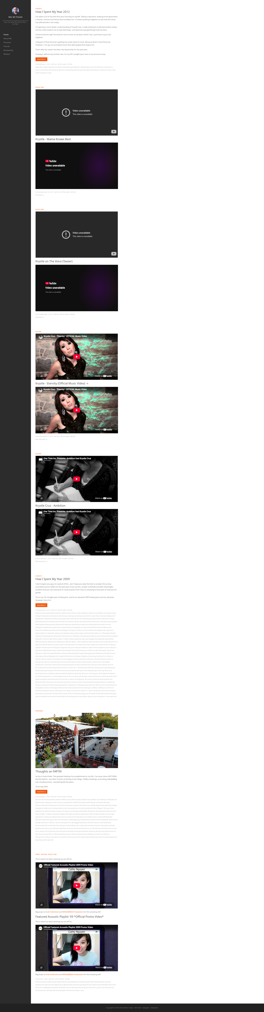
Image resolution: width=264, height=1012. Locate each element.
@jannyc (44, 642)
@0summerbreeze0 (102, 685)
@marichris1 (103, 656)
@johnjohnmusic (73, 645)
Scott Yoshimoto (52, 912)
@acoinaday (46, 613)
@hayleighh (106, 633)
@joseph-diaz (39, 647)
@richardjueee (42, 679)
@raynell (80, 70)
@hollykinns (76, 636)
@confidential (84, 622)
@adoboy (53, 613)
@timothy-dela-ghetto (42, 691)
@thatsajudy (54, 688)
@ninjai (79, 670)
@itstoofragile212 (58, 639)
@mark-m (110, 656)
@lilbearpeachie (101, 653)
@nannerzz (91, 668)
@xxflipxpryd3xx (73, 696)
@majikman (84, 656)
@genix (37, 633)
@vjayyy (83, 693)
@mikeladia (106, 662)
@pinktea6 (78, 673)
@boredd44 (70, 619)
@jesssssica (39, 645)
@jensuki (92, 642)
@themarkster (63, 688)
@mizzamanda (66, 665)
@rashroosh (71, 676)
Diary (37, 854)
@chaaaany (93, 619)
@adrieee (74, 613)
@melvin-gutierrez (107, 659)
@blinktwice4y (49, 619)
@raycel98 (78, 676)
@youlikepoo (83, 696)
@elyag (75, 627)
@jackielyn (78, 639)
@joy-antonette (92, 67)
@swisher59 (104, 70)
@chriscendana (109, 619)
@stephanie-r (72, 685)
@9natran (38, 613)
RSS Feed (137, 1008)
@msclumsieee (48, 668)
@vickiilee (56, 693)
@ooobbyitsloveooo (41, 673)
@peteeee (58, 673)
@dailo (37, 624)
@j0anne (67, 639)
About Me (7, 38)
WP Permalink (62, 64)
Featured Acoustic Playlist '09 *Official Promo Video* (69, 916)
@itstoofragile (47, 639)
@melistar (45, 70)
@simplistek (90, 682)
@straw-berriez (91, 685)
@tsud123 (78, 691)
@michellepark (72, 662)
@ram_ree (50, 676)
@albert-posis (102, 613)
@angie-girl (73, 616)
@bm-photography (60, 619)
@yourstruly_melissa (94, 696)
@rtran (87, 679)
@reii (100, 676)
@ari (94, 616)
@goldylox (51, 633)
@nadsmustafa (82, 668)
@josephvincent (49, 647)
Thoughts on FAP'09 (48, 771)
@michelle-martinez (60, 662)
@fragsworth (73, 630)
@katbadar (68, 650)
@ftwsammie (93, 630)
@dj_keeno (100, 67)
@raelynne (111, 673)
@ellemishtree (57, 627)
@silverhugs (82, 682)
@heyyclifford (58, 636)
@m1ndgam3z (60, 656)
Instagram (146, 1008)
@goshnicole (59, 633)
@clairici (77, 622)
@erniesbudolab (89, 627)
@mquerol (95, 665)
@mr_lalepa (39, 668)
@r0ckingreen (93, 673)
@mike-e (90, 662)
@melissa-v (90, 659)
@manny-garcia (93, 656)
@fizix (95, 808)
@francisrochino (83, 630)
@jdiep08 (84, 67)
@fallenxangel (48, 630)
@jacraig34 (69, 67)
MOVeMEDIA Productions (73, 912)
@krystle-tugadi (49, 653)
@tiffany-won (103, 688)
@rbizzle (96, 676)
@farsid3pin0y (57, 630)
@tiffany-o (95, 688)
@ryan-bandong (100, 679)
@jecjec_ (74, 642)
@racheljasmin (103, 673)
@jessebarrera (113, 642)
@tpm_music (71, 691)
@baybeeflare (39, 619)
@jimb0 (45, 645)
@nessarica (65, 670)
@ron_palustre (70, 679)
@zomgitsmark (112, 696)
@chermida (100, 619)
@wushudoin (47, 696)
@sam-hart (109, 679)
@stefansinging (54, 685)
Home (6, 34)
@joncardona (96, 645)
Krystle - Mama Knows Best (53, 139)
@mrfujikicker (103, 665)
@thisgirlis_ (88, 688)
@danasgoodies (50, 624)
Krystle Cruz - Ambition (50, 505)
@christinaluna (50, 622)
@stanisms (45, 685)
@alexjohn (38, 616)
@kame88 (61, 650)
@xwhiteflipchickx (62, 696)
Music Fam (39, 87)
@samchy (38, 682)
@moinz (73, 665)
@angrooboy (81, 616)
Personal (7, 42)
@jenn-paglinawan (83, 642)
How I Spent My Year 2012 (52, 12)
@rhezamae (106, 676)
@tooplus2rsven (61, 691)
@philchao (71, 673)
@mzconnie (67, 668)
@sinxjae (97, 682)
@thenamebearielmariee (76, 688)
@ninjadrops (73, 670)
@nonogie (101, 670)
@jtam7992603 (94, 647)
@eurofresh (39, 630)
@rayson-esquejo (87, 676)
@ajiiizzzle (85, 613)
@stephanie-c (64, 685)
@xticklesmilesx (86, 665)
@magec (78, 656)
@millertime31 (40, 665)
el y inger (15, 17)
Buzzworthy (8, 50)
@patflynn (51, 673)
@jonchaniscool (105, 645)
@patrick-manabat (64, 70)
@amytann (55, 616)
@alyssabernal (40, 67)
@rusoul (92, 679)
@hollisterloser (67, 636)
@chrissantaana (40, 622)
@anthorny (89, 616)
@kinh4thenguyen (101, 650)
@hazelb (113, 633)
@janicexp (38, 642)
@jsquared (78, 647)
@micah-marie (40, 662)
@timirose (110, 688)
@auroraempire (101, 616)
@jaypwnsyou (61, 642)
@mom (79, 665)
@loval (46, 656)
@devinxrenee (106, 624)
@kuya (65, 653)
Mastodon (154, 1008)
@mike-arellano (82, 662)
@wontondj (39, 696)
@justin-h (113, 647)
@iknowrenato (96, 636)
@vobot (89, 693)
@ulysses (113, 691)
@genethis (110, 630)
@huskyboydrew (86, 636)
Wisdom (7, 54)
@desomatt (97, 624)
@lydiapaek (52, 656)
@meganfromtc (59, 659)
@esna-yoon (108, 627)
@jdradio (68, 642)
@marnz (44, 659)
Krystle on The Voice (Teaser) (53, 261)
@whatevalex (105, 693)
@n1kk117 (74, 668)
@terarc (47, 688)
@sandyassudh (88, 70)
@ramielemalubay (41, 676)
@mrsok (110, 665)
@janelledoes (109, 639)
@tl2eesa (53, 691)
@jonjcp (113, 645)
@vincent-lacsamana (74, 693)
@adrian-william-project (63, 613)
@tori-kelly (112, 70)
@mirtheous (49, 665)
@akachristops (93, 613)
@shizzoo (75, 682)
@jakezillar (101, 639)
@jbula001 (77, 67)
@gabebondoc (101, 630)
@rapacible (73, 70)
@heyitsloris (39, 636)
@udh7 (37, 73)
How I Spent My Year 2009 (52, 579)
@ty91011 (85, 691)
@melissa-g (76, 659)
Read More (41, 59)
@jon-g (89, 645)
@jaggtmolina (93, 639)
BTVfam (38, 332)
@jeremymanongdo (101, 642)
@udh (42, 73)
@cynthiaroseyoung (107, 622)
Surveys (38, 9)
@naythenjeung (40, 670)
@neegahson (50, 670)
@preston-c (85, 673)
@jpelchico (64, 647)
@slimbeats (111, 682)
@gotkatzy (66, 633)
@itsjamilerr (39, 639)
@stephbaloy (81, 685)
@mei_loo (38, 70)
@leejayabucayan (90, 653)
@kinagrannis (83, 650)
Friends (7, 46)
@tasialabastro (40, 688)
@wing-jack (112, 693)
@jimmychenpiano (54, 645)
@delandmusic (53, 67)
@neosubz (58, 670)
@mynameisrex (58, 668)
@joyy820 (58, 647)
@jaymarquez (52, 642)
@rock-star (61, 679)
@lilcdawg (86, 619)
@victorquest (63, 693)
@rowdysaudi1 (79, 679)
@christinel (58, 622)
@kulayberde (58, 653)
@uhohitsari (105, 691)
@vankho (49, 693)
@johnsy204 (83, 645)
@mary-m (50, 659)
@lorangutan (39, 656)
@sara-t (44, 682)
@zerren (104, 696)
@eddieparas (48, 627)
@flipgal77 (65, 630)
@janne (78, 814)
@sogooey (38, 685)
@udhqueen (97, 691)
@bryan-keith (78, 619)
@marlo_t (38, 659)
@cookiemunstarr (94, 622)
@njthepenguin (93, 670)
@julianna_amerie (104, 647)
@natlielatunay (110, 668)
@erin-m (81, 627)
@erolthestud (99, 627)
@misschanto (57, 665)
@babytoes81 (111, 616)
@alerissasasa (111, 613)
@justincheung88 (41, 650)
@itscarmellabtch (112, 636)
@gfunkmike (62, 67)
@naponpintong (100, 668)
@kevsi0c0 (75, 650)
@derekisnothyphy (87, 624)
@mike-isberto (97, 662)
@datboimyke (60, 624)
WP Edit (70, 64)
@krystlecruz (108, 67)
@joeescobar (64, 645)
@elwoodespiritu (67, 627)
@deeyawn (68, 624)
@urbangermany (40, 693)
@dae (115, 622)
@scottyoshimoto (66, 682)
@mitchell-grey (53, 70)
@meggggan (68, 659)
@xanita (54, 696)
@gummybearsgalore (77, 633)
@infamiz (104, 636)
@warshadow (96, 693)
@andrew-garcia (64, 616)
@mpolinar (83, 659)
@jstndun (86, 647)
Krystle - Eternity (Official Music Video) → (61, 383)
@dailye (42, 624)
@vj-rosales (48, 73)
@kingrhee (91, 650)
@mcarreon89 (49, 662)
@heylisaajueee (48, 636)
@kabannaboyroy (52, 650)
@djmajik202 (39, 627)
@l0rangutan (80, 653)
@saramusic (50, 682)
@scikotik (58, 682)
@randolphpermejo (60, 676)
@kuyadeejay (72, 653)
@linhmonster (111, 653)
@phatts (65, 673)
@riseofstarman (53, 679)
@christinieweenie (68, 622)
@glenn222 (44, 633)
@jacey (72, 639)
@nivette (85, 670)
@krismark (110, 650)
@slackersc (96, 70)
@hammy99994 (90, 633)
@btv (46, 67)
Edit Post (54, 64)
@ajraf (80, 613)
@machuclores (70, 656)
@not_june (108, 670)
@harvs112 (98, 633)
